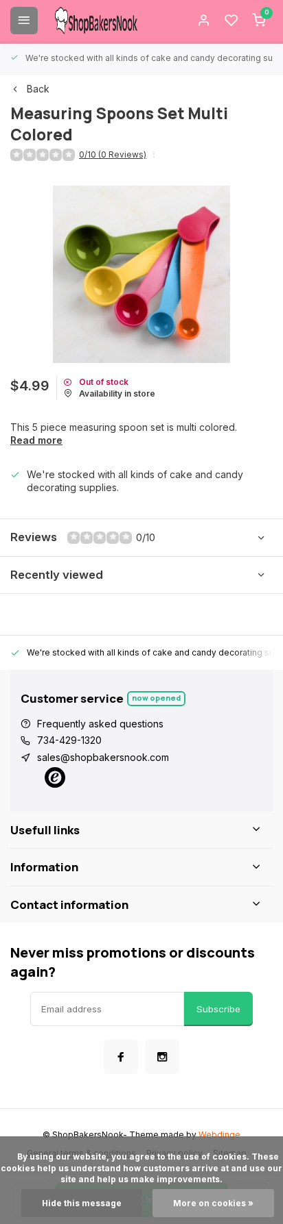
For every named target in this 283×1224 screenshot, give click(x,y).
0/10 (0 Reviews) (112, 154)
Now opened (156, 697)
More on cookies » (213, 1203)
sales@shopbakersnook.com (103, 757)
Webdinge (219, 1134)
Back (38, 89)
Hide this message (82, 1203)
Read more (36, 440)
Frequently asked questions (100, 723)
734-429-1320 (69, 740)
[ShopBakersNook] (96, 20)
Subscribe (218, 1008)
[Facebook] (121, 1057)
